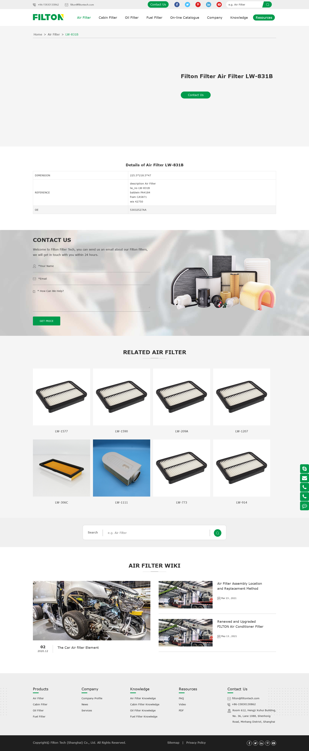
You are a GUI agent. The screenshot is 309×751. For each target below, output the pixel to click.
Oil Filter (132, 17)
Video (182, 704)
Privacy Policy (196, 742)
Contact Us (158, 4)
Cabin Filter (108, 17)
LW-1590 (121, 431)
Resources (264, 17)
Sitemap (173, 742)
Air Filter (84, 17)
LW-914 (241, 502)
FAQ (181, 698)
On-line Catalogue (184, 17)
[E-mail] (304, 478)
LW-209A (181, 431)
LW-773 (181, 502)
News (85, 704)
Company (214, 17)
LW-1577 (61, 431)
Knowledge (239, 17)
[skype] (304, 468)
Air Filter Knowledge (143, 698)
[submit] (268, 4)
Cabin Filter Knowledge (144, 704)
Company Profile (92, 698)
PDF (181, 710)
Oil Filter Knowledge (143, 710)
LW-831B (71, 34)
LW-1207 (241, 431)
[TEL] (304, 487)
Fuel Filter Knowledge (143, 716)
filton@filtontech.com (82, 5)
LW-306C (61, 502)
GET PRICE (46, 320)
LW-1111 (121, 502)
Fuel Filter (154, 17)
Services (87, 710)
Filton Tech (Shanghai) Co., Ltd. (74, 742)
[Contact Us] (304, 505)
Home (38, 34)
